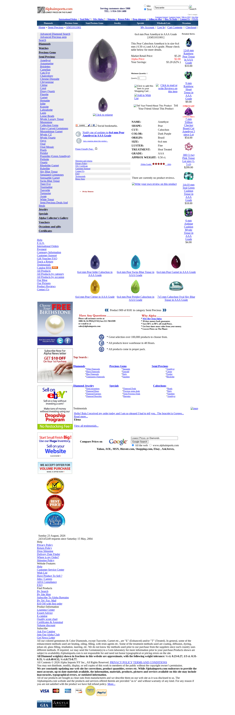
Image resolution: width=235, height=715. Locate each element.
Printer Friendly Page (84, 149)
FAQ (77, 174)
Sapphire (126, 377)
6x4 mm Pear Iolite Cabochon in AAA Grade (95, 274)
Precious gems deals (131, 391)
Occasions (186, 23)
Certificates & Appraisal (50, 622)
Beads (169, 388)
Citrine (43, 85)
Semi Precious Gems (94, 23)
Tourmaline (46, 187)
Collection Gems (49, 125)
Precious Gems (71, 23)
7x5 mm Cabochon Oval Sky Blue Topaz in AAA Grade (176, 298)
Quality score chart (47, 619)
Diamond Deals (129, 388)
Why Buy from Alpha (152, 318)
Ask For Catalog (46, 631)
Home (42, 27)
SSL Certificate (81, 166)
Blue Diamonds (92, 374)
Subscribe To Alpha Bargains (53, 597)
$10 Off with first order (49, 603)
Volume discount (46, 625)
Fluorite (44, 94)
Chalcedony (46, 75)
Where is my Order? (48, 557)
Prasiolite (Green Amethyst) (55, 156)
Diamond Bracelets (94, 396)
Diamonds (48, 23)
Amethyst (45, 60)
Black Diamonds (93, 371)
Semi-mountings (93, 388)
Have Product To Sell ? (49, 575)
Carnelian (45, 69)
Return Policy (124, 19)
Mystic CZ (46, 134)
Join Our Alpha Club (48, 634)
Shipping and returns (83, 161)
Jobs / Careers (44, 578)
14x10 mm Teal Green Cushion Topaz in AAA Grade (189, 192)
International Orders (68, 19)
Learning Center (174, 17)
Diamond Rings (92, 391)
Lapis (43, 112)
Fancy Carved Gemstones (54, 128)
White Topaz (47, 199)
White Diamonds (93, 369)
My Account (148, 27)
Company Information (49, 252)
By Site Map (44, 594)
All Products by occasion (50, 277)
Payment (41, 249)
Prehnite (44, 159)
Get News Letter (46, 637)
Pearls (43, 150)
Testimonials (44, 264)
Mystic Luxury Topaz (52, 119)
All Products (44, 270)
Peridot (44, 153)
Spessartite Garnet (50, 177)
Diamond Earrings (93, 394)
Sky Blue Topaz (49, 171)
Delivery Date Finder (48, 554)
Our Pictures (44, 283)
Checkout (191, 27)
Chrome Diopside (49, 78)
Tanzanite (126, 369)
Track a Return (45, 261)
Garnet (43, 97)
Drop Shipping (45, 551)
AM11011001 (73, 27)
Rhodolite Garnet (49, 165)
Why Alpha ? (99, 19)
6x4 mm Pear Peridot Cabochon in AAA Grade (135, 298)
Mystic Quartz (48, 137)
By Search (42, 591)
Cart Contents (174, 27)
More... (111, 684)
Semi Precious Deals (131, 394)
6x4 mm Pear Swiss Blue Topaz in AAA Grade (135, 274)
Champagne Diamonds (95, 377)
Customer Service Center (50, 569)
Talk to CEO (186, 17)
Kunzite (44, 106)
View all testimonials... (86, 425)
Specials (140, 23)
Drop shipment (139, 19)
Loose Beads (47, 116)
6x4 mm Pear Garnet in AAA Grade (176, 272)
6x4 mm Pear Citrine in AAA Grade (95, 296)
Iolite (43, 103)
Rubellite (45, 168)
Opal (42, 143)
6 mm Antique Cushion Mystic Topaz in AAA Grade (188, 230)
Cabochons (159, 385)
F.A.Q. (195, 19)
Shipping (111, 19)
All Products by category (50, 274)
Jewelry (117, 23)
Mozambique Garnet (51, 131)
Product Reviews (46, 286)
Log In (161, 27)
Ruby (124, 374)
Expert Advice (45, 612)
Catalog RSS (44, 267)
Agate (43, 196)
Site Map (195, 17)
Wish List (42, 572)
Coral (43, 88)
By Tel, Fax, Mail (46, 600)
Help (39, 240)
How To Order (171, 19)
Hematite (45, 100)
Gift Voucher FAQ (47, 258)
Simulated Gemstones (52, 174)
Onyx (43, 140)
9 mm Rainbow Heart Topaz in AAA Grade (189, 91)
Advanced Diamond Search (55, 33)
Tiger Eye (45, 184)
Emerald (125, 371)
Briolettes (45, 66)
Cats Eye (45, 72)
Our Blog (42, 280)
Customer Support (161, 17)
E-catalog (42, 616)
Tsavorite (45, 190)
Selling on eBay (155, 19)
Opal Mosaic (47, 146)
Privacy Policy (81, 163)
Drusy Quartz (47, 91)
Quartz (43, 162)
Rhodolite (170, 377)
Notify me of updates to (103, 134)
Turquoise (45, 193)
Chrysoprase (47, 82)
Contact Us (185, 19)
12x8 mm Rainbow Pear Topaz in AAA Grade (189, 56)
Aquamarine (47, 63)
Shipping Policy (45, 560)
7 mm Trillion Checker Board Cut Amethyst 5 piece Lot (188, 127)
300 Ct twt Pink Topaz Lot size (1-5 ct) (188, 160)
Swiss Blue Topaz (50, 180)
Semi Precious (55, 27)
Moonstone (46, 122)
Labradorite (46, 109)
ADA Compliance (47, 582)
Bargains (127, 396)
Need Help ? (85, 19)
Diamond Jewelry (83, 385)
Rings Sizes (80, 179)
